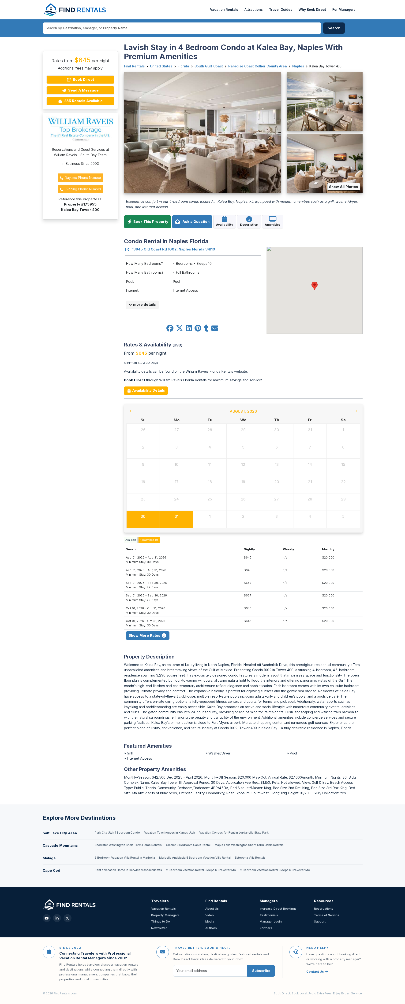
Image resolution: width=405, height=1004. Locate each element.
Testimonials (269, 915)
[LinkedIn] (57, 918)
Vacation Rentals (224, 9)
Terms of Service (326, 915)
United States (161, 66)
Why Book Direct (312, 9)
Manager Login (271, 921)
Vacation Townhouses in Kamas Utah (169, 832)
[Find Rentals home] (75, 9)
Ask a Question (195, 221)
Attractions (253, 9)
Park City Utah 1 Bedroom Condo (117, 832)
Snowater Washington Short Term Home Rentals (128, 845)
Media (209, 921)
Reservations (323, 908)
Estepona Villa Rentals (250, 857)
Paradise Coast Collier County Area (257, 66)
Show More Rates (145, 635)
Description (249, 224)
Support (320, 921)
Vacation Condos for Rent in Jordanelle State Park (234, 832)
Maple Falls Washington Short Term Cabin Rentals (249, 845)
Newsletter (159, 928)
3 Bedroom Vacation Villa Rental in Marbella (125, 857)
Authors (211, 928)
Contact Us (315, 971)
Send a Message (83, 90)
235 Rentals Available (83, 101)
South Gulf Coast (209, 66)
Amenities (273, 224)
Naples (298, 66)
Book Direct (83, 79)
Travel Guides (280, 9)
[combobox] (182, 28)
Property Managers (165, 915)
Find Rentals (134, 66)
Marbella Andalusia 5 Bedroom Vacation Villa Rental (195, 857)
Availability (224, 224)
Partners (266, 928)
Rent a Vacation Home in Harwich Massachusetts (128, 870)
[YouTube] (47, 918)
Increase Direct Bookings (278, 908)
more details (144, 304)
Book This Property (150, 221)
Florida (183, 66)
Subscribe (261, 970)
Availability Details (148, 390)
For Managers (344, 9)
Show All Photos (343, 186)
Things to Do (160, 921)
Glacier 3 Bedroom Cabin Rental (188, 845)
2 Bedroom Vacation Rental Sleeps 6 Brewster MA (201, 870)
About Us (212, 908)
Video (209, 915)
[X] (67, 918)
